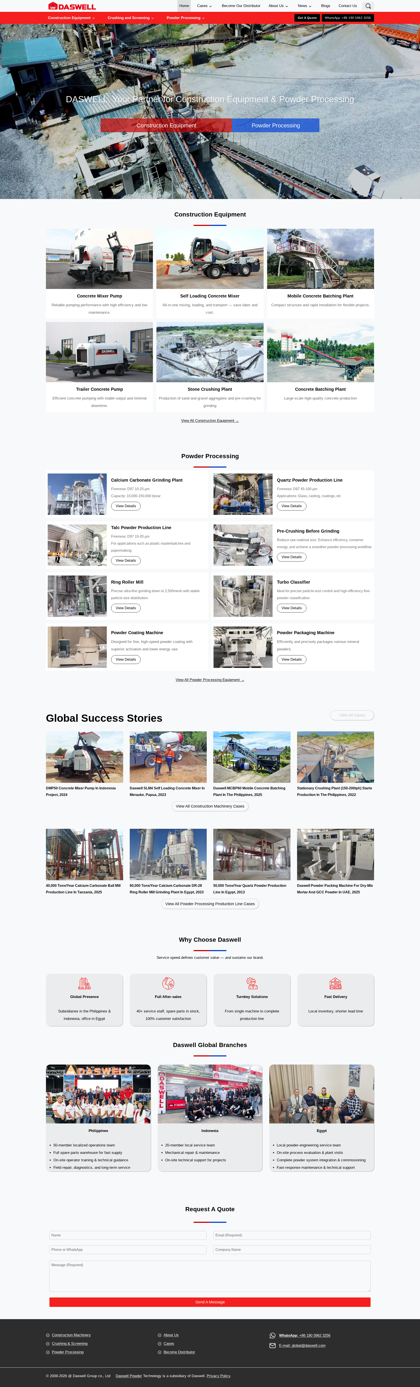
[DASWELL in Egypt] (321, 1118)
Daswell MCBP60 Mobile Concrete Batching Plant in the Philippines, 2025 (249, 791)
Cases (202, 6)
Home (184, 6)
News (302, 6)
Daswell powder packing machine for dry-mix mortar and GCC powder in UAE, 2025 (335, 889)
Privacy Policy (218, 1376)
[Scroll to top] (408, 1358)
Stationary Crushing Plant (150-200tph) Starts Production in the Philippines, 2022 (334, 791)
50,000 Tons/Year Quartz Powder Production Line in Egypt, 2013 (249, 889)
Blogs (325, 6)
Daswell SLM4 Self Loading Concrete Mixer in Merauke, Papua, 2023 (167, 791)
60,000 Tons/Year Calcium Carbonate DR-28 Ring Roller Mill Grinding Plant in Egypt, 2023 (167, 889)
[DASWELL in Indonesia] (210, 1118)
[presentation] (84, 757)
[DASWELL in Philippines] (98, 1118)
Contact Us (348, 6)
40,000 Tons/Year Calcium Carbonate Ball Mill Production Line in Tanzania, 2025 (83, 889)
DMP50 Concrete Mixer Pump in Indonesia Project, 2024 (81, 791)
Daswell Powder (129, 1376)
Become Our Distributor (241, 6)
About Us (276, 6)
